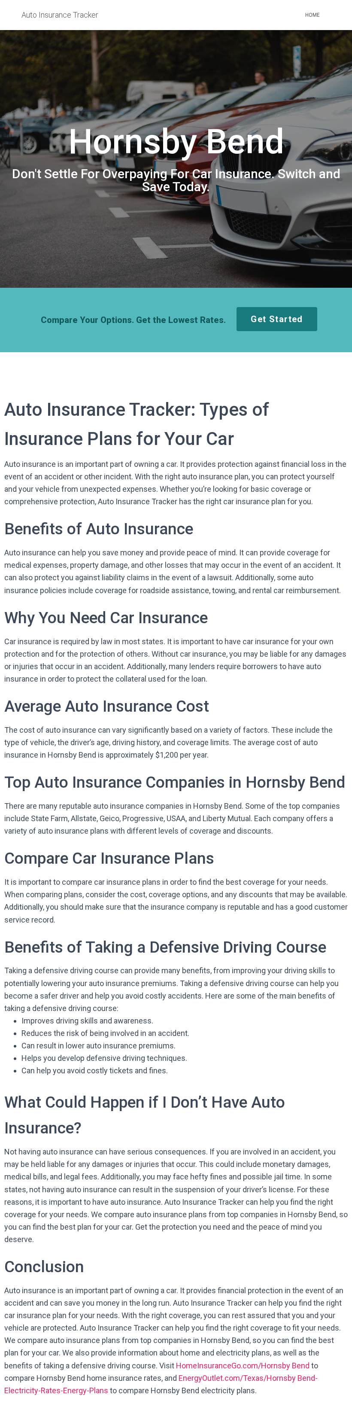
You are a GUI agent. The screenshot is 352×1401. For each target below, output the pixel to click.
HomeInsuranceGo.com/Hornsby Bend (243, 1365)
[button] (277, 319)
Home (312, 15)
